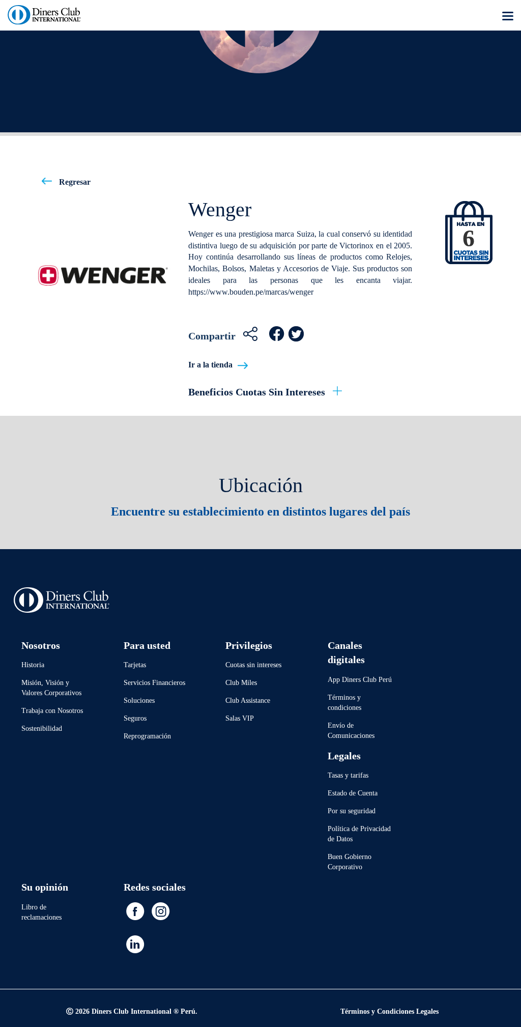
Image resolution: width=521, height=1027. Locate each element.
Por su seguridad (351, 811)
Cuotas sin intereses (253, 665)
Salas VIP (239, 718)
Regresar (74, 182)
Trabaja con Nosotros (52, 711)
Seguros (135, 718)
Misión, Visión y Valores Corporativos (51, 688)
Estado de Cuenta (353, 793)
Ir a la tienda (210, 364)
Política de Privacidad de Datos (359, 834)
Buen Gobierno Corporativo (349, 862)
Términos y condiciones (344, 702)
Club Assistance (247, 700)
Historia (32, 665)
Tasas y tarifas (348, 775)
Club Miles (241, 683)
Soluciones (139, 700)
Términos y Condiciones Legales (389, 1011)
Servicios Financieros (154, 683)
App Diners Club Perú (360, 679)
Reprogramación (147, 736)
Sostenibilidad (41, 728)
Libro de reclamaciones (41, 912)
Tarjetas (135, 665)
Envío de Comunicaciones (351, 730)
